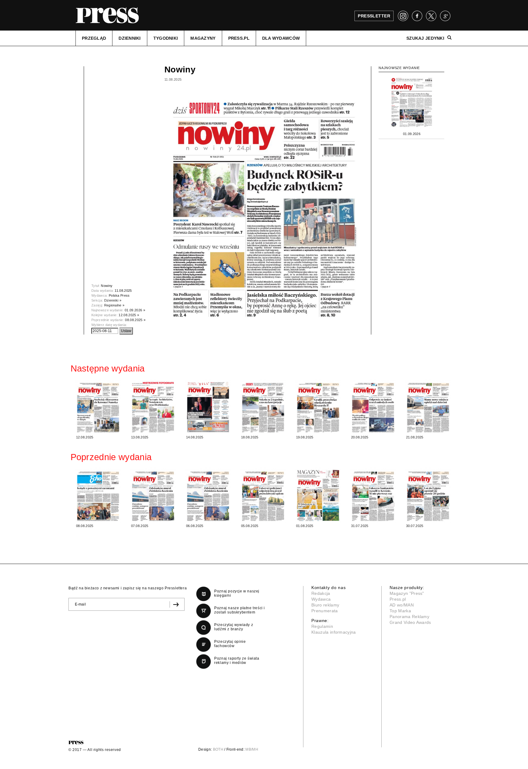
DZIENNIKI (130, 38)
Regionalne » (114, 305)
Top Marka (400, 610)
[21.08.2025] (428, 406)
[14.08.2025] (208, 406)
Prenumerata (324, 610)
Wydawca (321, 599)
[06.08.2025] (208, 495)
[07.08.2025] (153, 495)
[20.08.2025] (373, 406)
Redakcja (320, 593)
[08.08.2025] (98, 495)
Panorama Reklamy (409, 616)
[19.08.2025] (318, 406)
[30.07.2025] (428, 495)
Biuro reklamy (325, 604)
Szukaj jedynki (425, 38)
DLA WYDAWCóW (281, 38)
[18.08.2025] (263, 406)
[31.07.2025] (373, 495)
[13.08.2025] (153, 406)
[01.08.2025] (318, 495)
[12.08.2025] (98, 406)
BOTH (218, 749)
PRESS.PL (239, 38)
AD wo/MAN (402, 604)
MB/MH (251, 749)
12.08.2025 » (129, 315)
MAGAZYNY (202, 38)
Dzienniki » (113, 300)
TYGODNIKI (165, 38)
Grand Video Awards (410, 622)
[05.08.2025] (263, 495)
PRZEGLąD (94, 38)
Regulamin (322, 626)
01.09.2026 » (135, 310)
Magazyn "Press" (407, 593)
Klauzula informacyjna (333, 632)
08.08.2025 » (135, 320)
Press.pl (398, 599)
